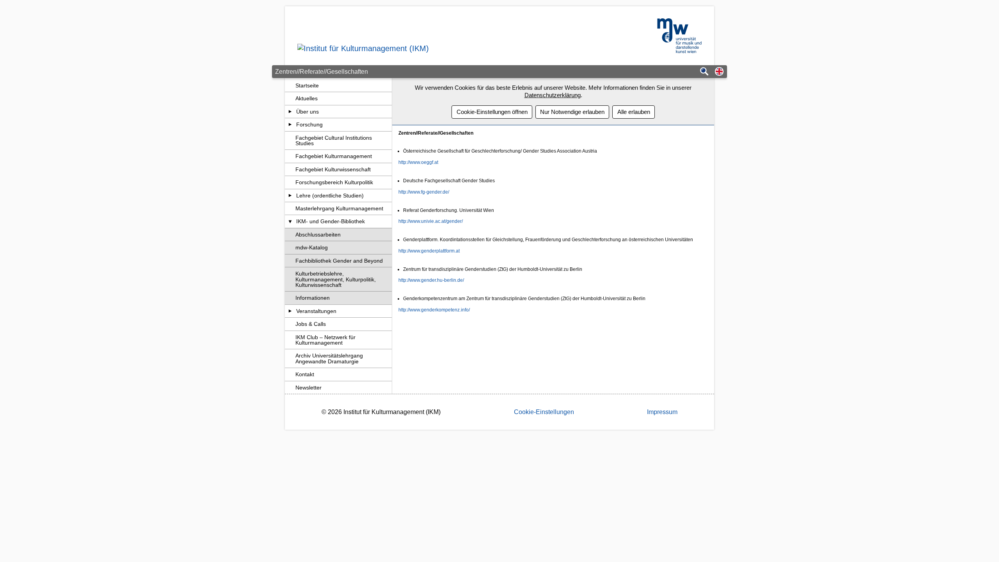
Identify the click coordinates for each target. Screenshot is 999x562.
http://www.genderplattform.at (429, 251)
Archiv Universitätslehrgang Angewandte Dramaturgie (329, 358)
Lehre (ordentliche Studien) (330, 195)
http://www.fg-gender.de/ (423, 192)
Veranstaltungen (316, 311)
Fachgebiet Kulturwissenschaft (333, 169)
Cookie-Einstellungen (544, 412)
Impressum (662, 412)
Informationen (312, 298)
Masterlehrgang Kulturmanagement (339, 208)
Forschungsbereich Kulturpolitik (334, 182)
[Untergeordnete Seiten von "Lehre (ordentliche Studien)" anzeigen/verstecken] (290, 195)
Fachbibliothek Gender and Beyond (339, 261)
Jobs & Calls (310, 324)
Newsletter (308, 387)
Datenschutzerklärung (552, 95)
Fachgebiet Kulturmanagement (333, 156)
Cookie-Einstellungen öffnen (492, 111)
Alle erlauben (633, 111)
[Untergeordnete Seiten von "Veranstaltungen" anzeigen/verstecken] (290, 311)
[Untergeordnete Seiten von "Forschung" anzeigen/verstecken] (290, 124)
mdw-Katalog (311, 247)
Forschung (309, 124)
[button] (719, 72)
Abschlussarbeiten (318, 234)
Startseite (307, 85)
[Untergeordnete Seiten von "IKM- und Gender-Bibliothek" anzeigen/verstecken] (290, 221)
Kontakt (304, 374)
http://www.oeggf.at (418, 162)
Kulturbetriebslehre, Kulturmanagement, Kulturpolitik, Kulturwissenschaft (335, 279)
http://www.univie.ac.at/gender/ (430, 221)
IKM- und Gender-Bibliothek (330, 221)
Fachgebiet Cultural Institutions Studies (333, 140)
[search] (704, 72)
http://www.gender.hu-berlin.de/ (431, 280)
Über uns (307, 111)
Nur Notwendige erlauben (572, 111)
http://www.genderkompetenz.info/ (434, 310)
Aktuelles (306, 98)
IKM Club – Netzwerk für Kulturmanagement (325, 340)
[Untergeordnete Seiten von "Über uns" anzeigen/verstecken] (290, 111)
